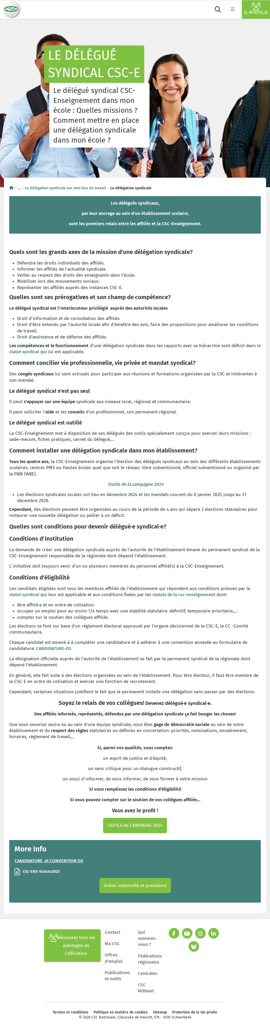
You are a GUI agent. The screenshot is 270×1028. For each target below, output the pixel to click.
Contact (112, 932)
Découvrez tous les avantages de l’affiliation (76, 945)
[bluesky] (194, 946)
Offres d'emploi (114, 958)
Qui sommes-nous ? (147, 938)
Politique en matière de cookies (121, 1012)
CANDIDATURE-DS (53, 648)
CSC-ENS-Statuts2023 (41, 871)
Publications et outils (117, 976)
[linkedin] (213, 933)
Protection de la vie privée (194, 1012)
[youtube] (187, 933)
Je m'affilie (256, 12)
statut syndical (24, 594)
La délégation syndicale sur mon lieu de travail (65, 188)
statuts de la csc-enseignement (183, 594)
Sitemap (160, 1012)
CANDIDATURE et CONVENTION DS (49, 861)
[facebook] (174, 933)
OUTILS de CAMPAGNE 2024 (135, 825)
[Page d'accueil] (11, 188)
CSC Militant (146, 988)
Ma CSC (112, 943)
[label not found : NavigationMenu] (232, 9)
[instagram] (200, 933)
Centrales (147, 973)
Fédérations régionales (150, 959)
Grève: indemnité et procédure (135, 885)
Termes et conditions (70, 1012)
